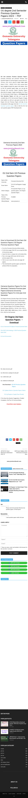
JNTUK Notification (5, 764)
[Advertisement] (14, 61)
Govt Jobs (3, 766)
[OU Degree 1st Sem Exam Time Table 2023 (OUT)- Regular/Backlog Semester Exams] (4, 488)
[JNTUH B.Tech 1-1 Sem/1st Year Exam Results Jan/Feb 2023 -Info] (4, 738)
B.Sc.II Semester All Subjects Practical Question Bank (14, 326)
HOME (2, 748)
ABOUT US (5, 793)
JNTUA (2, 755)
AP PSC (24, 793)
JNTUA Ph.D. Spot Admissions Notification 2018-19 (7, 452)
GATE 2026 (19, 793)
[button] (26, 2)
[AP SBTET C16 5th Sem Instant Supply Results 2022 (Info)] (4, 731)
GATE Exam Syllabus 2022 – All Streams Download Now (21, 452)
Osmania (2, 7)
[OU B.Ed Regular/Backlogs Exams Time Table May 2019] (4, 474)
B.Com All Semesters (6, 336)
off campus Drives (5, 762)
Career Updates (11, 793)
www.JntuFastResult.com (7, 18)
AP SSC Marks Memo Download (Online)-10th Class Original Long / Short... (17, 724)
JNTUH (2, 753)
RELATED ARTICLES (6, 468)
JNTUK (2, 751)
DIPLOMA (3, 757)
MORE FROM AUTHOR (18, 468)
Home (2, 5)
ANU (2, 760)
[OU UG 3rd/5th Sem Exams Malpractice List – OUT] (4, 481)
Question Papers (8, 7)
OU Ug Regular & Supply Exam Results (14, 394)
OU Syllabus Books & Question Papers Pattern (14, 390)
